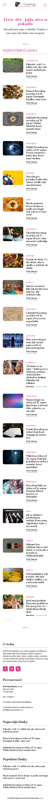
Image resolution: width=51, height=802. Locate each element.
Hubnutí (29, 541)
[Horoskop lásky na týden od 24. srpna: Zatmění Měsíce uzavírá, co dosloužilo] (13, 486)
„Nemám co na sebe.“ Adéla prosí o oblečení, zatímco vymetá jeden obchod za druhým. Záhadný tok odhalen (37, 374)
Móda (28, 511)
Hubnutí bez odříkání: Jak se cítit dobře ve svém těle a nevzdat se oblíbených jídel (37, 550)
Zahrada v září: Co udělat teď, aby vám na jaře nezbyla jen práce (36, 68)
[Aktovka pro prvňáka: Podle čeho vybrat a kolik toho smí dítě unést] (13, 178)
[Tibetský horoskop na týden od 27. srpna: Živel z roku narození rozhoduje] (13, 234)
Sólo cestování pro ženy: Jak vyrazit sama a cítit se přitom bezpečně (36, 343)
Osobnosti (31, 362)
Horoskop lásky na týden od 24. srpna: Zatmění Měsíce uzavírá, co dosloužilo (36, 491)
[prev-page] (4, 620)
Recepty (29, 282)
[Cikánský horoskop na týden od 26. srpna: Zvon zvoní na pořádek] (13, 314)
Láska (28, 199)
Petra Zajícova (31, 76)
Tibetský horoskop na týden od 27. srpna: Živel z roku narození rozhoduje (36, 237)
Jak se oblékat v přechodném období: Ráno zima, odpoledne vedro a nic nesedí (36, 520)
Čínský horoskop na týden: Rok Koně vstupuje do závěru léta (37, 433)
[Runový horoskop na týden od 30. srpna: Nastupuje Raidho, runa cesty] (13, 92)
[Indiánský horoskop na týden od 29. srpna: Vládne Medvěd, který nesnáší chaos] (13, 119)
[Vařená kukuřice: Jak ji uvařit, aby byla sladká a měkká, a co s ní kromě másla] (13, 575)
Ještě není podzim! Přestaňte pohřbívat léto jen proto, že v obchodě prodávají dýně (37, 606)
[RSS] (18, 668)
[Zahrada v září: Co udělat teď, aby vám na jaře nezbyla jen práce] (13, 65)
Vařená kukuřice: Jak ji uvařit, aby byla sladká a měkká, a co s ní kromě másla (37, 578)
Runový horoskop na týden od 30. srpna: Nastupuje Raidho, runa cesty (36, 95)
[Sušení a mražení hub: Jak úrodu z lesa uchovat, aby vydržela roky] (13, 287)
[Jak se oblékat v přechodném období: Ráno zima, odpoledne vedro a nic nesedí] (13, 516)
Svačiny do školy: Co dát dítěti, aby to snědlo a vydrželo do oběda (37, 263)
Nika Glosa (30, 387)
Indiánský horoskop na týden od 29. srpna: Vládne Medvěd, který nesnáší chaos (36, 123)
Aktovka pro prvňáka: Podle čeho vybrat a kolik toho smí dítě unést (37, 181)
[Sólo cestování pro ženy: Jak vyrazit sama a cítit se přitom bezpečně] (13, 340)
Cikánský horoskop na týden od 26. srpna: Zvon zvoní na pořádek (36, 317)
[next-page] (9, 620)
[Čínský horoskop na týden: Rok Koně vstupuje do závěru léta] (13, 430)
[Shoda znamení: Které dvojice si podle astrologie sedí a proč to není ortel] (13, 204)
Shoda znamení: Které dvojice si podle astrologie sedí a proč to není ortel (36, 208)
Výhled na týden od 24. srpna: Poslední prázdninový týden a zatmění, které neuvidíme (37, 461)
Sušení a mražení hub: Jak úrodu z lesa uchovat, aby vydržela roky (37, 290)
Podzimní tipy (32, 61)
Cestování (30, 336)
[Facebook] (5, 668)
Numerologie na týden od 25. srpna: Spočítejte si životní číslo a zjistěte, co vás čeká (37, 405)
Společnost (31, 87)
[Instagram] (11, 668)
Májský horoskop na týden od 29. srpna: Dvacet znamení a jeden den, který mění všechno (37, 152)
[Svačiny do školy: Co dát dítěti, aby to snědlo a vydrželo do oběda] (13, 260)
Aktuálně (30, 173)
